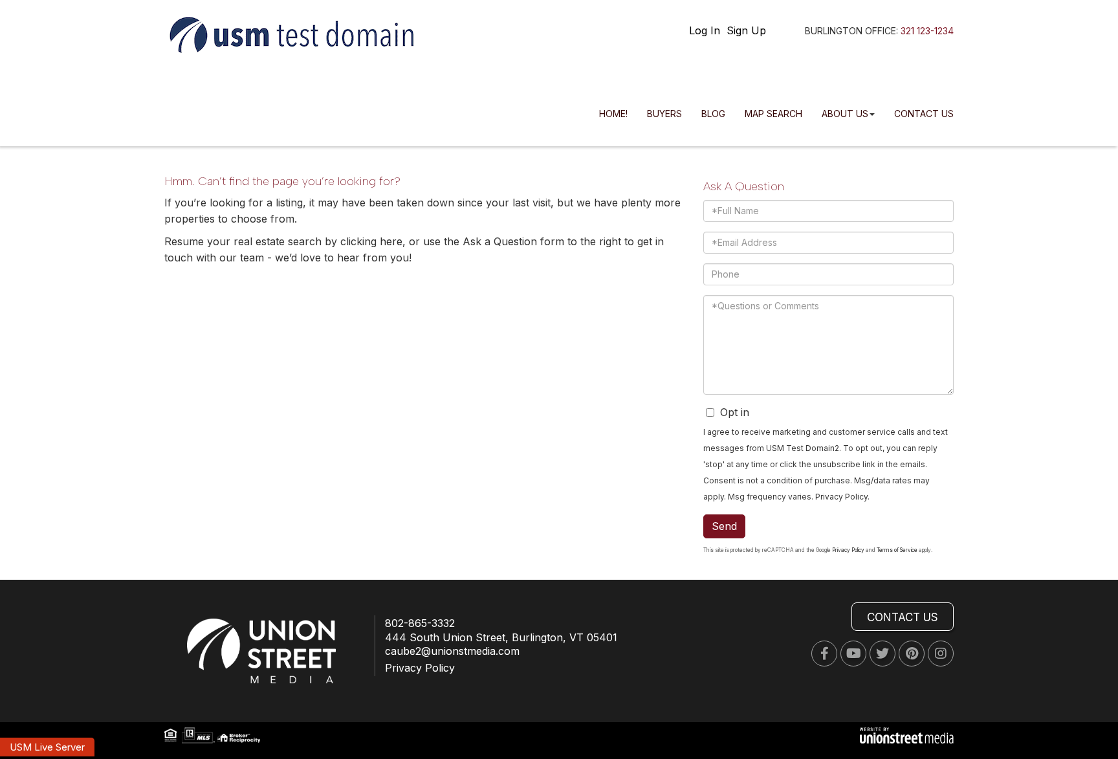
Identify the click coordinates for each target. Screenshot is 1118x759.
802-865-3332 (420, 623)
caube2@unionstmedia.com (452, 650)
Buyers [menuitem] (664, 113)
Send (724, 526)
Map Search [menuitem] (773, 113)
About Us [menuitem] (845, 113)
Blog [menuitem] (713, 113)
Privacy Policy (841, 496)
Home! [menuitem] (613, 113)
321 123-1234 (927, 30)
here (391, 241)
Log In (704, 30)
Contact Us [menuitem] (924, 113)
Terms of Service (897, 550)
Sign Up (746, 30)
